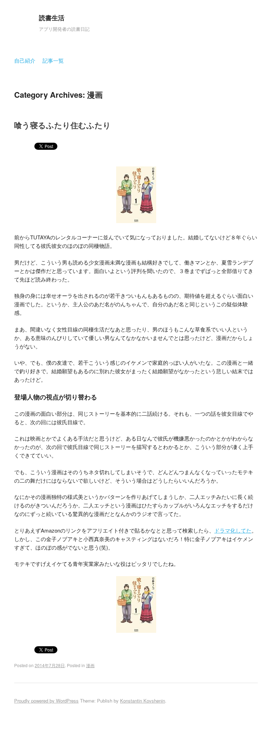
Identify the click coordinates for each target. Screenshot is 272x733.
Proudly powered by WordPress (46, 700)
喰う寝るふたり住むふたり (62, 125)
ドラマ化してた (232, 530)
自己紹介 (24, 60)
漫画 (90, 665)
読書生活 (51, 17)
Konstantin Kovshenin (142, 700)
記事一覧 (53, 60)
